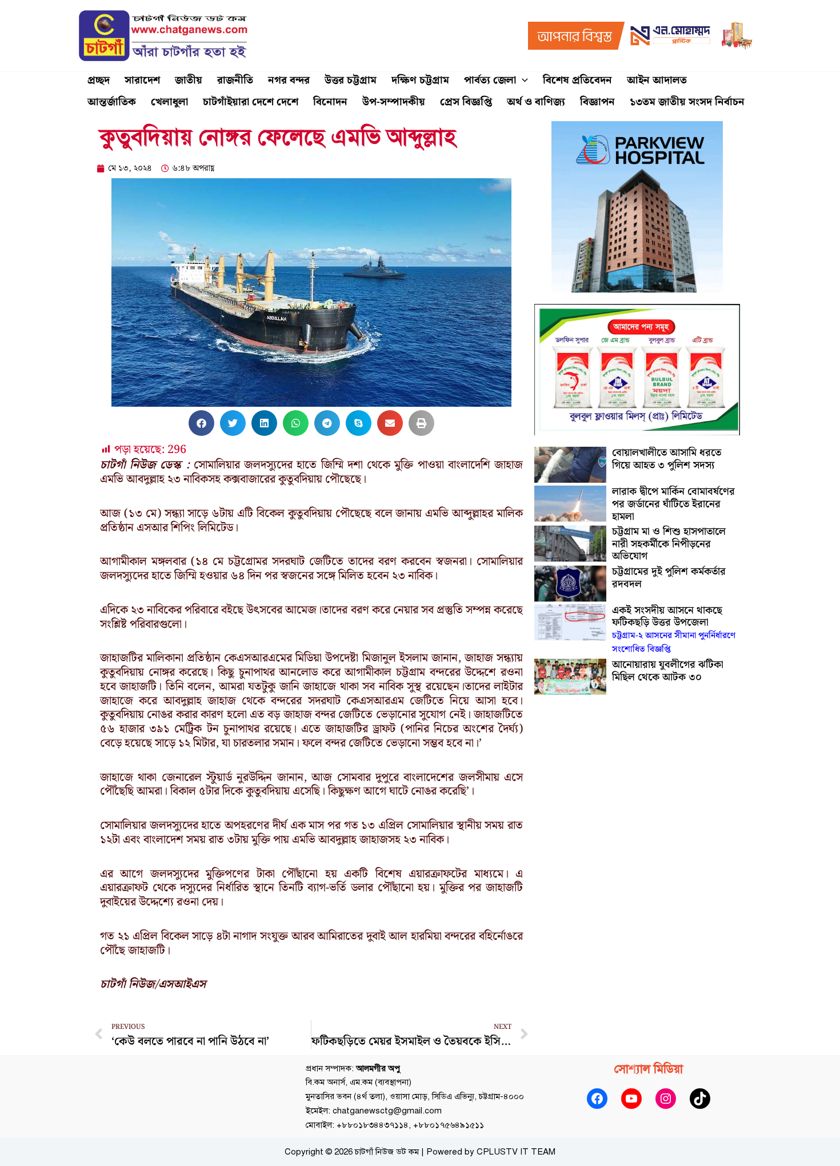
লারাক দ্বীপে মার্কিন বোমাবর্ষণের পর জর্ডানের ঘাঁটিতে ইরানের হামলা (673, 503)
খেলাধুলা (169, 102)
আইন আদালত (657, 80)
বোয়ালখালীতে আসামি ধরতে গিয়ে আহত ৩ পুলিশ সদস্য (666, 459)
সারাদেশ (142, 80)
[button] (522, 80)
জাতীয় (188, 80)
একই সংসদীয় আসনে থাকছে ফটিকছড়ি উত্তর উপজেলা (673, 629)
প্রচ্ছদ (98, 80)
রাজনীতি (235, 80)
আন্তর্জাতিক (111, 102)
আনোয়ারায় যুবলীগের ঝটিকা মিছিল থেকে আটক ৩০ (667, 671)
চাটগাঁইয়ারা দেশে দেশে (250, 102)
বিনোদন (330, 102)
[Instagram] (665, 1098)
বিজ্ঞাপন (597, 102)
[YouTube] (631, 1098)
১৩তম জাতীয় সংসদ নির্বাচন (687, 102)
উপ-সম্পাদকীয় (393, 102)
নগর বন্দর (289, 80)
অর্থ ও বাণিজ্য (536, 102)
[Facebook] (597, 1098)
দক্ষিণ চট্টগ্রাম (420, 80)
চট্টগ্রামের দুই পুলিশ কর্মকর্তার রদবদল (669, 577)
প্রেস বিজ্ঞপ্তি (466, 102)
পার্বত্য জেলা (490, 80)
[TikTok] (700, 1098)
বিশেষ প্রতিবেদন (577, 80)
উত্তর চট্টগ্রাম (351, 80)
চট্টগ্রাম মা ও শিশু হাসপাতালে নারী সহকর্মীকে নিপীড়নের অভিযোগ (669, 543)
